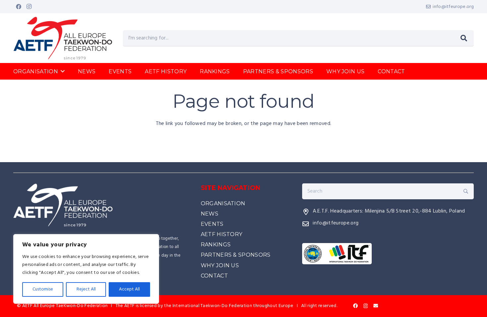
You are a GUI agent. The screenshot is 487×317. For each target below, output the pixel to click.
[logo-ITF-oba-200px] (388, 253)
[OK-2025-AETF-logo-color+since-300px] (62, 38)
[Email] (375, 305)
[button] (63, 71)
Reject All (86, 289)
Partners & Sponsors (236, 255)
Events (212, 224)
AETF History (222, 234)
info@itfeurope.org (335, 223)
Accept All (129, 289)
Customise (42, 289)
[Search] (464, 38)
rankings (216, 244)
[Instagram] (29, 6)
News (209, 214)
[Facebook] (18, 6)
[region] (86, 269)
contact (214, 276)
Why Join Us (220, 265)
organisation (223, 203)
